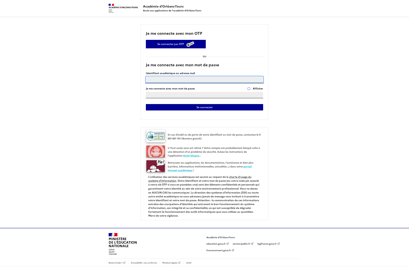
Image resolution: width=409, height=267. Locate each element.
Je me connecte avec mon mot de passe (170, 88)
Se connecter (205, 107)
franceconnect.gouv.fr (218, 250)
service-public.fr (241, 244)
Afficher (258, 88)
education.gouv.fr (216, 244)
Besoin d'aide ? (115, 263)
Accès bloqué (191, 155)
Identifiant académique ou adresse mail (170, 73)
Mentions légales (169, 263)
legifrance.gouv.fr (267, 244)
